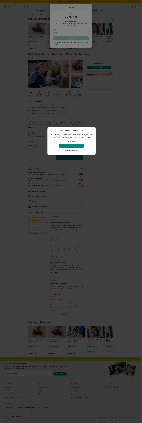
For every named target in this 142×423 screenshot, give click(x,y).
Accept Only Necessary (71, 150)
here (89, 137)
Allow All (71, 146)
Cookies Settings (71, 141)
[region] (71, 141)
